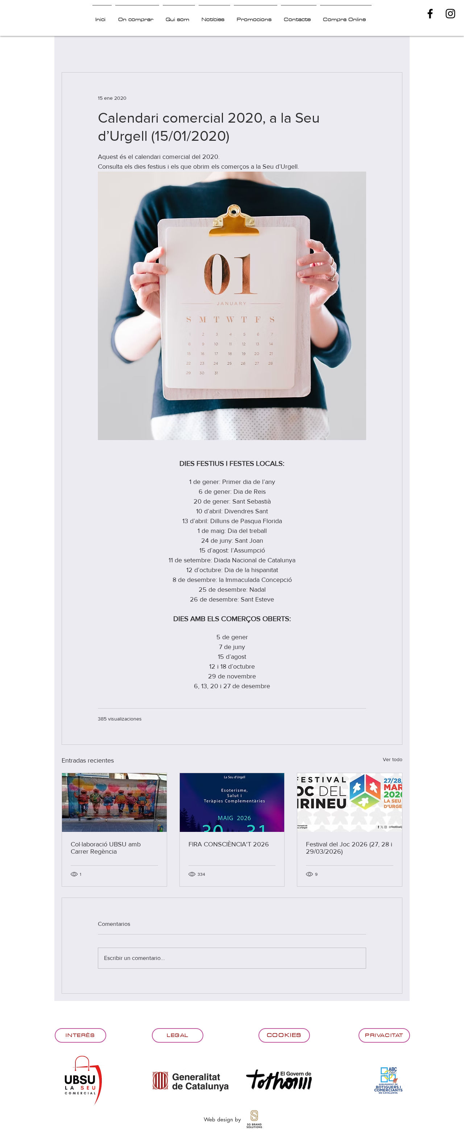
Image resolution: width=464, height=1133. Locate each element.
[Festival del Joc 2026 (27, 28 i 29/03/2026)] (349, 802)
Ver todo (392, 759)
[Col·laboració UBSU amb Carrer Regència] (114, 802)
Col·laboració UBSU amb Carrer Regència (106, 848)
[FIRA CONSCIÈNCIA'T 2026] (232, 802)
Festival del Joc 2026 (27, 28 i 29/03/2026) (349, 848)
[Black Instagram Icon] (450, 13)
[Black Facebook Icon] (430, 13)
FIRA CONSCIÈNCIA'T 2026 (228, 844)
